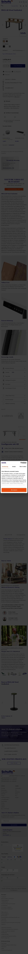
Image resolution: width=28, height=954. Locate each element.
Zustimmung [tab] (5, 466)
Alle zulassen (14, 490)
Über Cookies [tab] (23, 466)
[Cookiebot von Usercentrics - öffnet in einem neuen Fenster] (20, 463)
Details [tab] (14, 466)
